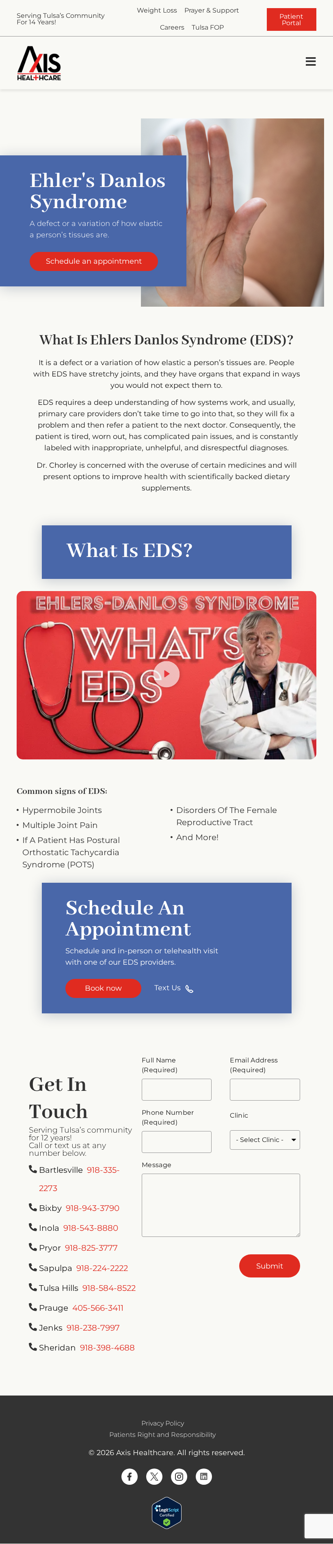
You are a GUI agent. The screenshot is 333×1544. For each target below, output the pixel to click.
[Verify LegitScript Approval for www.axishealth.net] (167, 1526)
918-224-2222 (102, 1268)
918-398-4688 (107, 1348)
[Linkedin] (204, 1477)
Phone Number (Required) (168, 1117)
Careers (172, 27)
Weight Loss (157, 10)
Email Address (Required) (254, 1065)
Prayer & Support (211, 10)
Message (156, 1165)
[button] (167, 675)
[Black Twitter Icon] (154, 1477)
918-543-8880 (90, 1228)
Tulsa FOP (208, 27)
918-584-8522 (109, 1288)
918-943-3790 (92, 1208)
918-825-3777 (91, 1248)
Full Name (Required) (159, 1065)
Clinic (239, 1115)
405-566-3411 (97, 1308)
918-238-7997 (93, 1328)
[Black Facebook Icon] (129, 1477)
